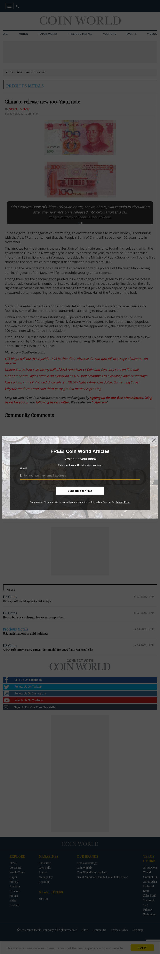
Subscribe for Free (80, 490)
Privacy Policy (123, 502)
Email (23, 468)
